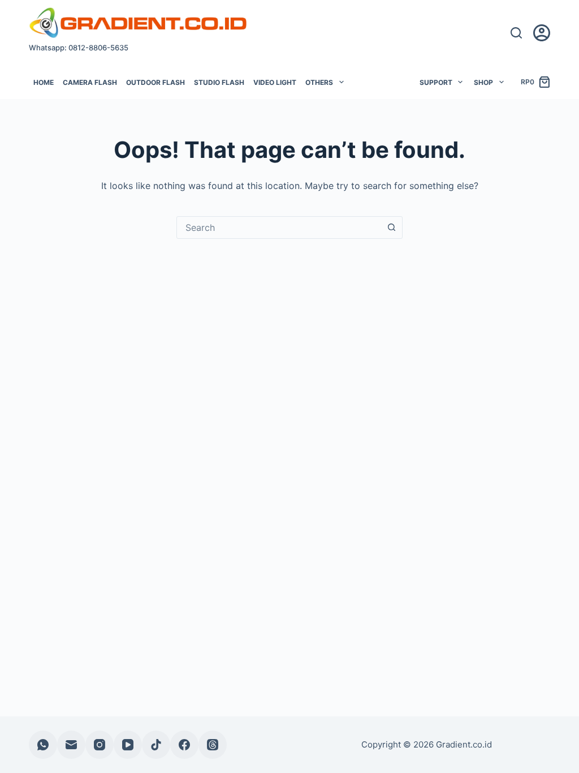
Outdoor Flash (155, 82)
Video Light (274, 82)
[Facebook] (184, 745)
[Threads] (212, 745)
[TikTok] (156, 745)
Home (43, 82)
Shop (483, 82)
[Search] (516, 32)
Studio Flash (219, 82)
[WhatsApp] (43, 745)
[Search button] (391, 227)
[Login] (541, 32)
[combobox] (279, 227)
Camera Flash (90, 82)
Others (319, 82)
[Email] (71, 745)
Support (436, 82)
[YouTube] (128, 745)
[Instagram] (99, 745)
